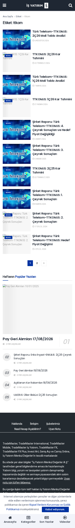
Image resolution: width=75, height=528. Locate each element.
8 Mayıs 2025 (40, 204)
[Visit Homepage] (37, 5)
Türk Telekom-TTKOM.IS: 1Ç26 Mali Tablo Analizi (49, 79)
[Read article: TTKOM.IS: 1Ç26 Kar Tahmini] (17, 107)
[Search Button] (70, 5)
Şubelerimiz (53, 423)
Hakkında (17, 423)
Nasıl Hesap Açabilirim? (27, 429)
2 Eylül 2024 (40, 249)
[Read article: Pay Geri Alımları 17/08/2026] (37, 309)
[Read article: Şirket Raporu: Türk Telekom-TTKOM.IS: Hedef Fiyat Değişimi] (17, 244)
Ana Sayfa (8, 16)
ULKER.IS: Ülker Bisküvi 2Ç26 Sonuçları (35, 395)
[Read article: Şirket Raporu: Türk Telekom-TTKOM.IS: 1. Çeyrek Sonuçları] (17, 199)
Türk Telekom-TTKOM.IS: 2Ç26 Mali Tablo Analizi (49, 33)
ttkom (27, 16)
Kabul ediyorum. (55, 509)
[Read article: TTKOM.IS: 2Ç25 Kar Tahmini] (17, 176)
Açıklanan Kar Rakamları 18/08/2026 (35, 383)
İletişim (34, 423)
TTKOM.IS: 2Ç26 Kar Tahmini (46, 56)
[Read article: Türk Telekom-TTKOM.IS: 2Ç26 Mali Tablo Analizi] (17, 39)
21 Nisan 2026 (41, 104)
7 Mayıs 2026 (40, 86)
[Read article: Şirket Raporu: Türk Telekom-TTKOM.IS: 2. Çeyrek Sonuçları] (17, 221)
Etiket (18, 16)
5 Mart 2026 (40, 139)
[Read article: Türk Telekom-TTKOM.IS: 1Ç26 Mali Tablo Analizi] (17, 85)
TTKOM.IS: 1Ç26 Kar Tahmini (52, 99)
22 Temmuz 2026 (42, 63)
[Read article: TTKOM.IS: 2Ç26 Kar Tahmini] (17, 62)
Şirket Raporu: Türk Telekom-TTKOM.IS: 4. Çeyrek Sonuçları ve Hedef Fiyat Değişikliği (51, 128)
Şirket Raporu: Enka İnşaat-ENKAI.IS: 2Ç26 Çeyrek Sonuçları (43, 356)
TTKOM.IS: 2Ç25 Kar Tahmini (46, 170)
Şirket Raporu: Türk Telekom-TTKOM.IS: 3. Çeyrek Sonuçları (48, 150)
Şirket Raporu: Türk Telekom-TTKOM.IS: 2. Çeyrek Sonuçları (48, 217)
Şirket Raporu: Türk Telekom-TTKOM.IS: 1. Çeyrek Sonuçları (47, 195)
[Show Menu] (4, 5)
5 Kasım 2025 (40, 159)
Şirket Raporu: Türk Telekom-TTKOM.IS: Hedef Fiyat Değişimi (51, 240)
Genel (8, 33)
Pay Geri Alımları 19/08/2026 (31, 370)
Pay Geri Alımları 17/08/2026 (28, 338)
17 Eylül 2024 (40, 227)
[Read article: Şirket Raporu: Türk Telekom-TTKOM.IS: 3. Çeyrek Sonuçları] (17, 154)
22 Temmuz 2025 (42, 177)
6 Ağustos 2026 (41, 41)
